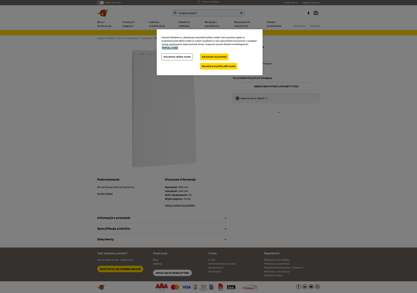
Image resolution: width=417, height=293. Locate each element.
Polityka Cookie (170, 47)
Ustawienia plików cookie (177, 56)
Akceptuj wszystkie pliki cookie (219, 66)
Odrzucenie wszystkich (214, 56)
